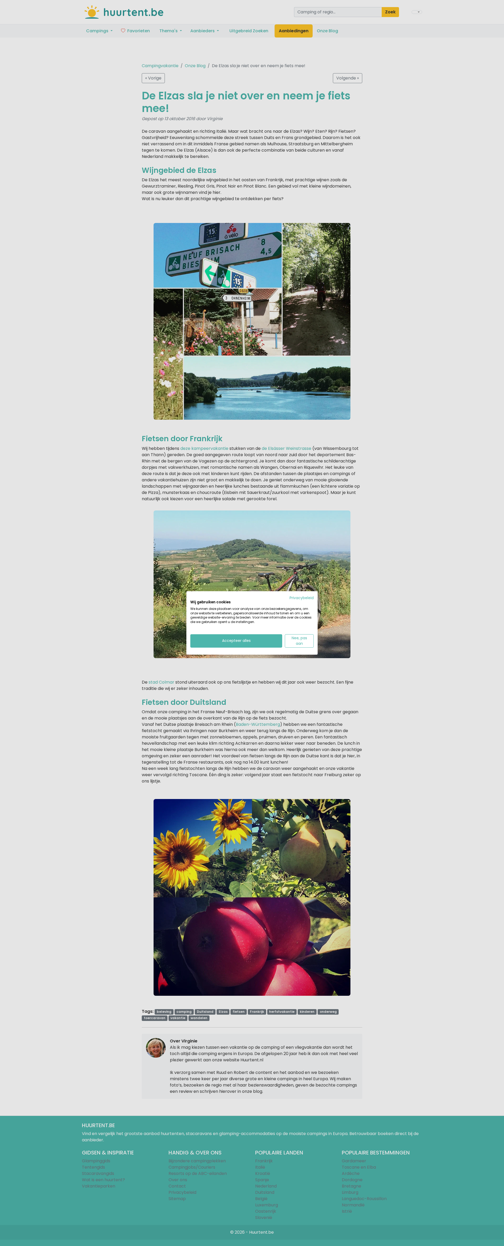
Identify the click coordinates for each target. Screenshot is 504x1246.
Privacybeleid (302, 597)
